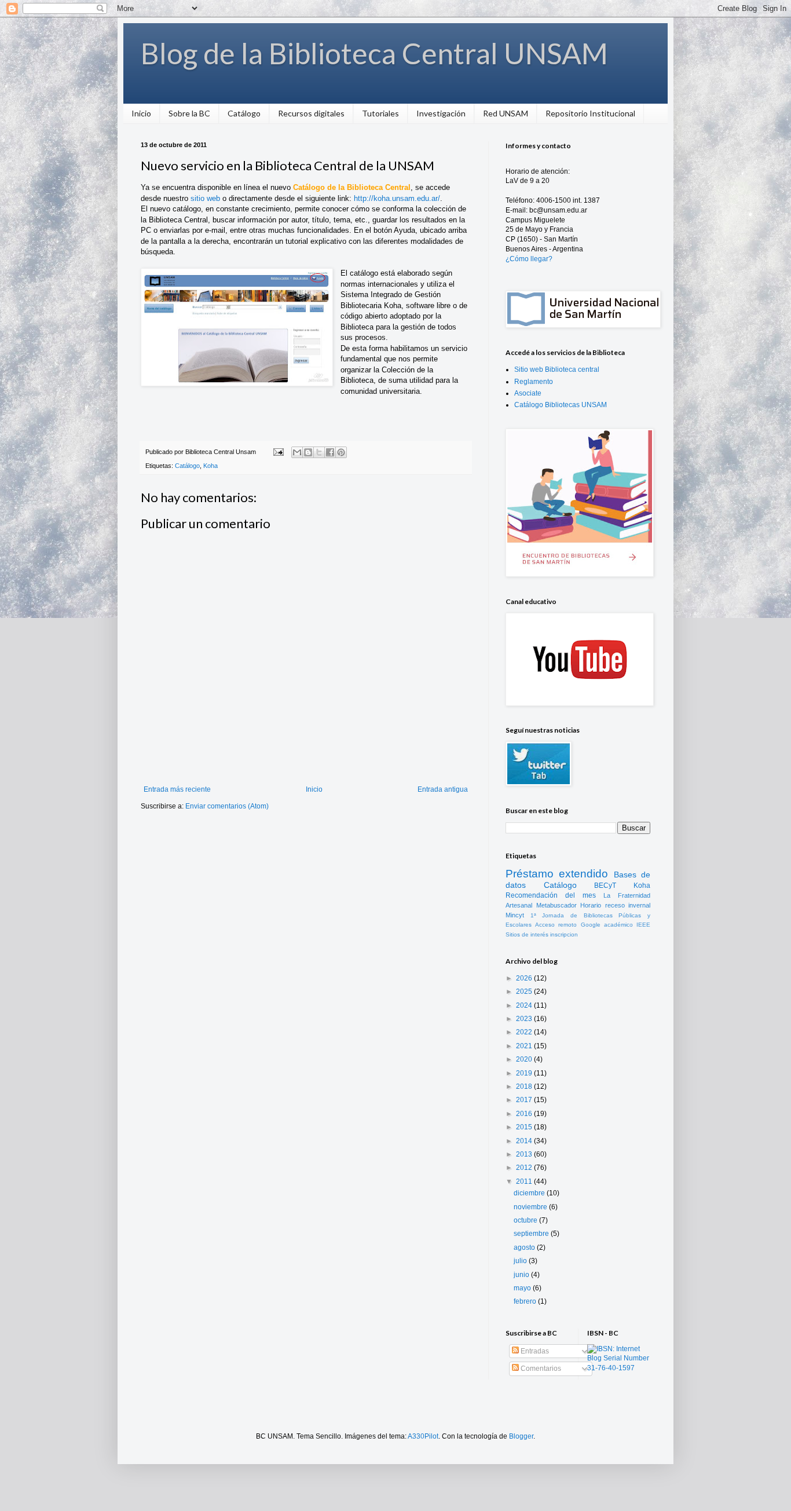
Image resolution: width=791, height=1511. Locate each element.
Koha (210, 465)
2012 (525, 1168)
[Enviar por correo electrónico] (297, 452)
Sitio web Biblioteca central (556, 369)
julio (521, 1261)
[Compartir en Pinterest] (341, 452)
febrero (526, 1301)
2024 (525, 1005)
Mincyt (515, 915)
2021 (525, 1046)
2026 (525, 978)
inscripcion (564, 934)
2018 (525, 1086)
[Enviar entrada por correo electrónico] (277, 451)
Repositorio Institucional (590, 113)
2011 (525, 1181)
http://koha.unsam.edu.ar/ (397, 198)
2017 (525, 1100)
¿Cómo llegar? (529, 259)
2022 (525, 1032)
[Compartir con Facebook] (330, 452)
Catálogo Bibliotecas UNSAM (560, 405)
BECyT (605, 885)
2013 (525, 1154)
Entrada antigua (443, 789)
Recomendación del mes (551, 895)
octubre (526, 1220)
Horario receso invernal (615, 905)
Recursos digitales (311, 113)
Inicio (141, 113)
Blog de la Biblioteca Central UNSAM (374, 53)
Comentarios (540, 1368)
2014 (525, 1141)
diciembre (530, 1193)
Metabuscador (556, 905)
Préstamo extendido (557, 874)
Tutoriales (380, 113)
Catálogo (244, 113)
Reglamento (533, 382)
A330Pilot (423, 1436)
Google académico (607, 924)
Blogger (521, 1436)
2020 (525, 1059)
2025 (525, 991)
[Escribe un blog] (308, 452)
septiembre (532, 1234)
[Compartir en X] (319, 452)
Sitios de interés (527, 934)
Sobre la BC (189, 113)
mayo (523, 1288)
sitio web (205, 198)
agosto (525, 1247)
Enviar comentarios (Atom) (227, 806)
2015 (525, 1127)
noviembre (531, 1207)
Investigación (441, 113)
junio (522, 1275)
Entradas (534, 1351)
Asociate (527, 393)
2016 (525, 1114)
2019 (525, 1073)
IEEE (643, 924)
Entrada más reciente (177, 789)
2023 (525, 1019)
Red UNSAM (505, 113)
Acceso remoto (556, 924)
